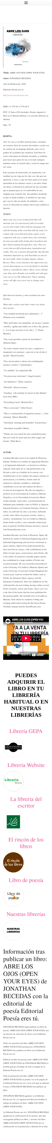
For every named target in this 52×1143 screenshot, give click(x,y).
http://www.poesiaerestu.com (15, 95)
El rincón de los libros (26, 843)
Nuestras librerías (26, 913)
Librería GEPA (26, 730)
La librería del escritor (26, 802)
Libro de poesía (26, 879)
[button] (26, 2)
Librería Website (26, 764)
